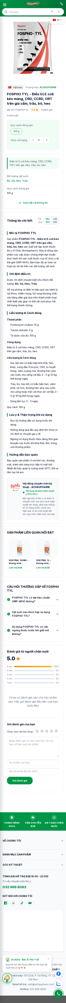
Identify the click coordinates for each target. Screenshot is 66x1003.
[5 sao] (56, 731)
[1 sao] (37, 731)
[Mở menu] (4, 4)
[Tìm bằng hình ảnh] (59, 11)
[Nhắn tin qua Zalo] (58, 984)
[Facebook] (6, 903)
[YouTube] (30, 903)
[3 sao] (47, 731)
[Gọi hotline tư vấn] (61, 3)
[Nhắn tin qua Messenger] (58, 974)
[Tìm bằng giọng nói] (52, 11)
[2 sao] (42, 731)
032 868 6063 (14, 887)
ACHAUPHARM (48, 87)
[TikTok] (22, 903)
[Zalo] (14, 903)
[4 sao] (51, 731)
